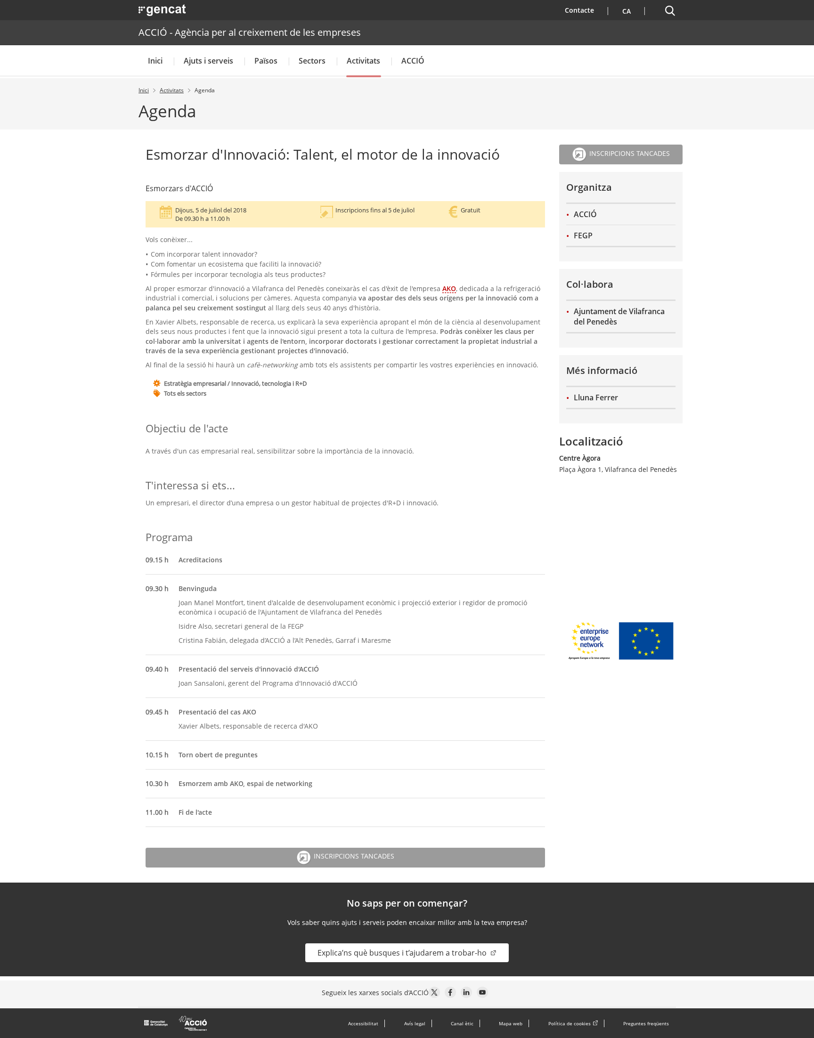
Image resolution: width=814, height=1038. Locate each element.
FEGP (583, 235)
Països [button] (265, 61)
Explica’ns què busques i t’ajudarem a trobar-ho (402, 953)
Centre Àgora (580, 458)
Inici (155, 61)
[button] (625, 10)
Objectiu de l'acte (187, 428)
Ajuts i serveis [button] (208, 61)
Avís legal (414, 1023)
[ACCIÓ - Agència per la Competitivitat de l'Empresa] (176, 1023)
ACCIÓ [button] (412, 61)
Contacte (585, 10)
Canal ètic (462, 1023)
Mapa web (510, 1023)
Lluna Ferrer (596, 397)
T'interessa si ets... (190, 485)
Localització (591, 441)
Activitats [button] (363, 61)
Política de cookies (569, 1023)
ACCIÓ (585, 214)
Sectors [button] (312, 61)
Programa (169, 537)
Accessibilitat (363, 1023)
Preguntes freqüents (646, 1023)
